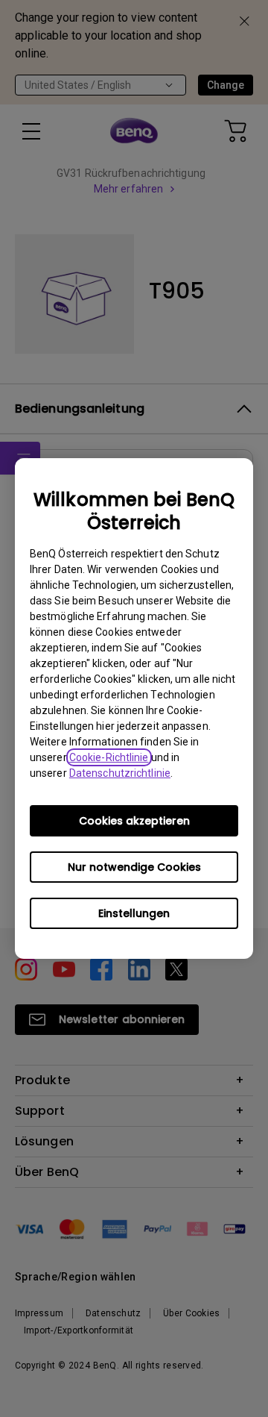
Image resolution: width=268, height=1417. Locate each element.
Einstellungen (134, 913)
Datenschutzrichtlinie (119, 773)
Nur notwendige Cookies (134, 867)
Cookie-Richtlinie (109, 757)
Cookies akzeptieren (134, 820)
